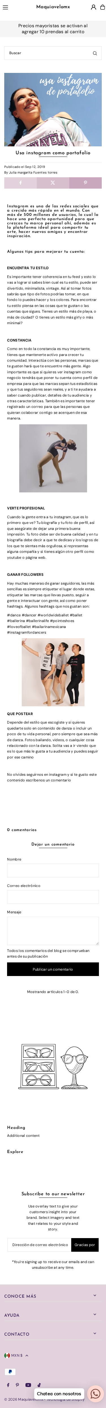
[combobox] (53, 53)
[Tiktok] (39, 1385)
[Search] (95, 53)
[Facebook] (8, 1385)
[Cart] (102, 7)
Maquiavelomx (53, 7)
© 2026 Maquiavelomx (23, 1399)
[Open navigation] (11, 7)
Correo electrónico (23, 885)
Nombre (14, 859)
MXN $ (17, 1355)
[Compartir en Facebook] (20, 183)
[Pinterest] (17, 1385)
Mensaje (14, 912)
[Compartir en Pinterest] (85, 183)
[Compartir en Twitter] (53, 183)
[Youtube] (28, 1385)
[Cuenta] (93, 7)
